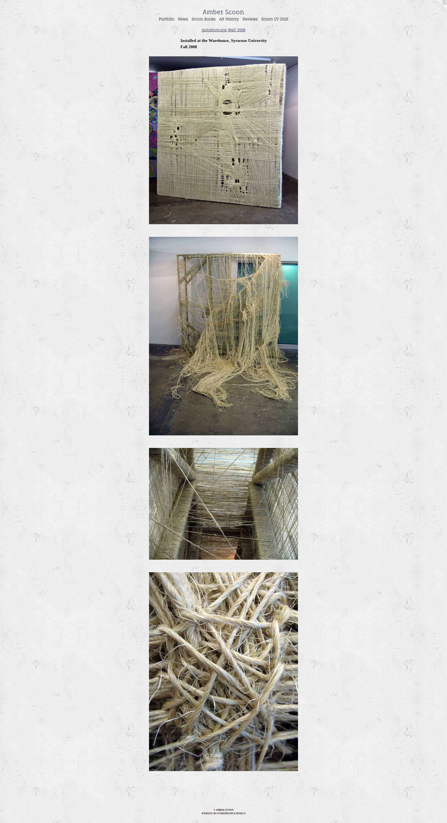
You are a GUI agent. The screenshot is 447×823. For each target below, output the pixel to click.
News (183, 19)
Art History (229, 19)
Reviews (250, 19)
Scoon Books (204, 19)
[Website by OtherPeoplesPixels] (437, 9)
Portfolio (166, 19)
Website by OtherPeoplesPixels (224, 813)
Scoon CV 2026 (274, 19)
